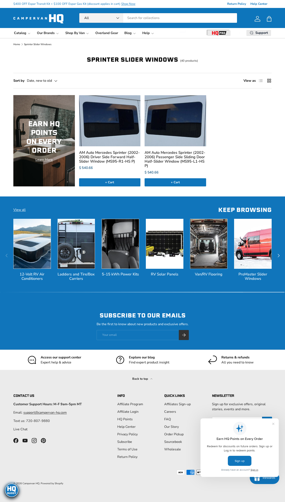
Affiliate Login (128, 411)
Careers (170, 411)
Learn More (44, 159)
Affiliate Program (130, 404)
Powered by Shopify (52, 483)
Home (16, 44)
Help (146, 33)
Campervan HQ (31, 483)
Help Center (258, 4)
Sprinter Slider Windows (38, 44)
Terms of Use (127, 449)
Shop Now (128, 4)
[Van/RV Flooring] (208, 244)
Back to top (140, 379)
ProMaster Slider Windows (252, 276)
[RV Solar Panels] (164, 244)
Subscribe (124, 442)
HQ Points (125, 419)
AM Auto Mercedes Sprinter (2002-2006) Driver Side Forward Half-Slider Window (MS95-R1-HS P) (109, 157)
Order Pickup (174, 434)
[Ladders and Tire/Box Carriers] (76, 244)
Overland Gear (106, 33)
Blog (128, 33)
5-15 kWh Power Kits (120, 274)
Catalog (20, 33)
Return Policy (236, 4)
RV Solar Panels (164, 274)
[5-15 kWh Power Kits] (120, 244)
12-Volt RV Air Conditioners (32, 276)
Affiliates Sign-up (177, 404)
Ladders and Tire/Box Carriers (76, 276)
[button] (269, 18)
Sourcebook (173, 442)
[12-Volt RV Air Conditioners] (32, 244)
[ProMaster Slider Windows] (252, 244)
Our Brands (46, 33)
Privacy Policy (127, 434)
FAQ (167, 419)
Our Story (171, 426)
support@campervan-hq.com (45, 412)
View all (19, 210)
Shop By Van (75, 33)
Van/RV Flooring (208, 274)
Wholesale (172, 449)
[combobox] (158, 18)
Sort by (18, 80)
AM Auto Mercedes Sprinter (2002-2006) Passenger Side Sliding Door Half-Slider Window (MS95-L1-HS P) (175, 159)
